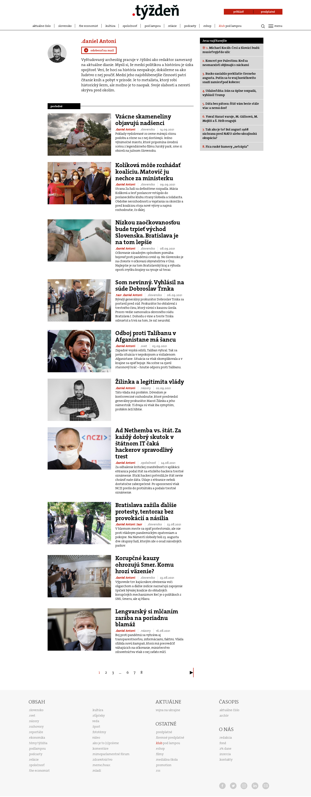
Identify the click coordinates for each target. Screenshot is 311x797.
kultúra (110, 26)
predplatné (164, 732)
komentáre (101, 748)
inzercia (225, 754)
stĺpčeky (99, 715)
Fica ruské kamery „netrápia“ (225, 146)
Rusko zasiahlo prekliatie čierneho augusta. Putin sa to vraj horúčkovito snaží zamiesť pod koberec (229, 77)
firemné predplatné (170, 737)
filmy (160, 754)
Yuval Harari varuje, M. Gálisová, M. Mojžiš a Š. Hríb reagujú (230, 118)
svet (32, 715)
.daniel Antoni (125, 129)
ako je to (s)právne (106, 743)
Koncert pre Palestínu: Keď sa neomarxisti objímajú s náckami (225, 63)
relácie (172, 26)
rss (158, 770)
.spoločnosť (148, 463)
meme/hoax (101, 765)
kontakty (226, 759)
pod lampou (153, 26)
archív (224, 715)
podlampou (37, 748)
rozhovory (36, 726)
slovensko (65, 26)
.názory (145, 388)
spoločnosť (130, 26)
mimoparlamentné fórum (111, 754)
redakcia (226, 737)
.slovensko (148, 129)
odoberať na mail (99, 50)
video (96, 737)
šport (96, 726)
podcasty (190, 26)
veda (95, 721)
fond (223, 743)
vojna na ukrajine (168, 710)
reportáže (36, 732)
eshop (207, 26)
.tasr (118, 295)
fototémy (99, 732)
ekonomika (37, 737)
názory (34, 721)
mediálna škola (167, 759)
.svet (144, 346)
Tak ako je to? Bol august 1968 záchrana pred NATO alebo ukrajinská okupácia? (229, 133)
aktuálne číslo (42, 26)
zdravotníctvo (102, 759)
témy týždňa (38, 743)
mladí (97, 770)
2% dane (225, 748)
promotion (163, 765)
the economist (88, 26)
